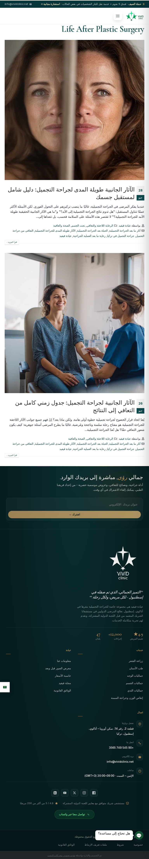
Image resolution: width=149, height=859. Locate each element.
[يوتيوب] (65, 793)
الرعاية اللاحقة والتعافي (100, 225)
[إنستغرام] (84, 793)
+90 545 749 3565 (121, 747)
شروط (120, 844)
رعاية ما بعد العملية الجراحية (89, 235)
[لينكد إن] (55, 793)
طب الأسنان (136, 668)
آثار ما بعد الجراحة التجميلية (124, 230)
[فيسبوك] (94, 793)
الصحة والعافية (61, 225)
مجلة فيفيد (65, 683)
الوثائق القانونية (62, 690)
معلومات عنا (64, 660)
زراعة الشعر (136, 660)
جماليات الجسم (134, 683)
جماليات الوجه (135, 675)
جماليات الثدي (135, 690)
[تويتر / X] (74, 793)
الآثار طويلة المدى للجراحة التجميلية (55, 230)
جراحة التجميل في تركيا (120, 235)
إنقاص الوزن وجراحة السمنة (127, 697)
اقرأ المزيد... (11, 242)
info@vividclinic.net (120, 761)
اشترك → (74, 514)
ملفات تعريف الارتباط (96, 844)
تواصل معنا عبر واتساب (72, 814)
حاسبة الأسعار (63, 675)
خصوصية (138, 844)
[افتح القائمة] (117, 16)
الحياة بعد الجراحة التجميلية (92, 230)
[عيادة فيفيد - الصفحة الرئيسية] (134, 16)
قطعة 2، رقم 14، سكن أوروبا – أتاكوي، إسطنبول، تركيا (111, 731)
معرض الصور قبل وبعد (58, 668)
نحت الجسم (78, 225)
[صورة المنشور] (74, 110)
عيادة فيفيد (125, 225)
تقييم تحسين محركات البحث (61, 855)
